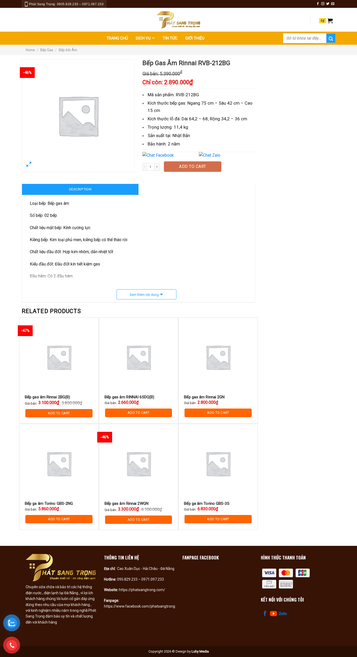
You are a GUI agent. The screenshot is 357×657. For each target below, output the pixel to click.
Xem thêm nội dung (144, 295)
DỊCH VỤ (143, 38)
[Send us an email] (332, 4)
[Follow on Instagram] (322, 4)
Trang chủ (117, 38)
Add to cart (192, 166)
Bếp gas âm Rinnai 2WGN (126, 503)
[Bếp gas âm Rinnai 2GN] (218, 357)
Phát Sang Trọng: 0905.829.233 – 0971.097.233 (66, 4)
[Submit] (330, 38)
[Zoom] (29, 165)
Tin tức (170, 38)
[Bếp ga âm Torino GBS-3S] (218, 463)
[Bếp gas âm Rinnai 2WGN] (139, 463)
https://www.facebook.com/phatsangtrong (139, 606)
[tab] (80, 189)
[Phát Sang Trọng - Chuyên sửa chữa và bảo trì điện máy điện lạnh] (178, 19)
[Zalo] (283, 613)
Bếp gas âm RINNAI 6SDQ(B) (129, 397)
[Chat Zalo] (226, 155)
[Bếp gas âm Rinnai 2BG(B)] (59, 357)
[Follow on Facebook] (317, 4)
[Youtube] (273, 613)
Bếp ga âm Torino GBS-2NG (49, 503)
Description (80, 189)
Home (30, 50)
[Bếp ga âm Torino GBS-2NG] (59, 463)
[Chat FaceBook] (170, 155)
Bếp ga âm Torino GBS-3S (206, 503)
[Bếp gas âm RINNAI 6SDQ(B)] (139, 357)
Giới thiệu (194, 38)
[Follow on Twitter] (327, 4)
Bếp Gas (46, 50)
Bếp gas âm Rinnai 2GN (204, 397)
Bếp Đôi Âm (68, 50)
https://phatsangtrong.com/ (142, 590)
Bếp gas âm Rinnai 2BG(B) (47, 397)
